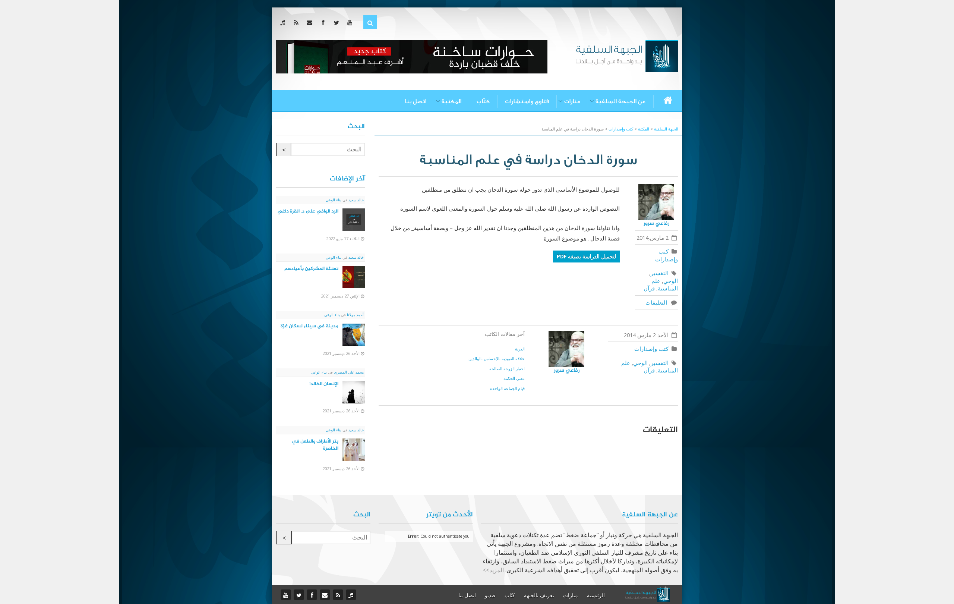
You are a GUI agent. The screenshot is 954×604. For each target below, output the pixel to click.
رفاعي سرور (656, 223)
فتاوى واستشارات (527, 101)
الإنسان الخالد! (323, 384)
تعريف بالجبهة (539, 595)
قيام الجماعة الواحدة (507, 388)
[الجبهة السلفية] (626, 55)
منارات (572, 101)
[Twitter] (337, 22)
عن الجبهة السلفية (621, 101)
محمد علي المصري (348, 372)
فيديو (490, 595)
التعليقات (657, 302)
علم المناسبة (664, 284)
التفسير (660, 273)
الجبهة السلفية (666, 129)
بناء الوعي (333, 199)
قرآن (649, 288)
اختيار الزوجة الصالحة (507, 368)
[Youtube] (351, 22)
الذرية (520, 349)
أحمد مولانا (355, 314)
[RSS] (297, 22)
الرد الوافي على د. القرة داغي (308, 211)
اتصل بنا (415, 101)
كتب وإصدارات (666, 255)
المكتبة (451, 101)
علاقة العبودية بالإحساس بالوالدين (496, 358)
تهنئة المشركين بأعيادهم (311, 269)
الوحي (670, 280)
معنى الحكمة (514, 378)
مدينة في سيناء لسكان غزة (309, 326)
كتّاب (483, 101)
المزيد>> (493, 570)
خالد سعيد (355, 199)
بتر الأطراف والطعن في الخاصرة (315, 445)
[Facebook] (324, 22)
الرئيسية (596, 595)
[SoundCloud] (284, 22)
